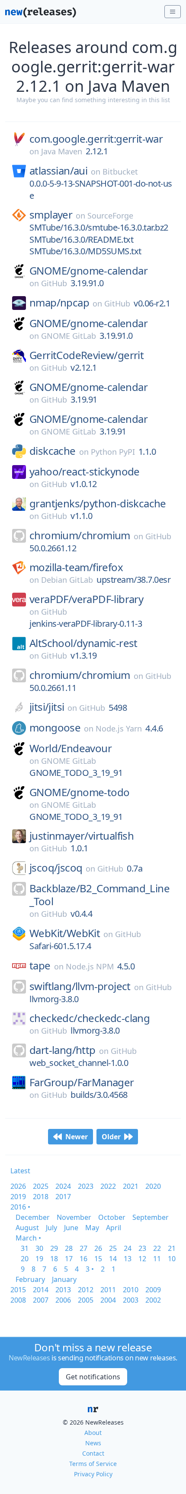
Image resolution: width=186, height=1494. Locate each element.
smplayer (50, 214)
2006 (63, 1300)
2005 (85, 1300)
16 (83, 1258)
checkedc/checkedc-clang (89, 1018)
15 (98, 1258)
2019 (18, 1196)
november (74, 1217)
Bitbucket (120, 171)
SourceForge (110, 215)
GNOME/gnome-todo (79, 792)
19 (39, 1258)
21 (172, 1248)
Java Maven (61, 151)
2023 (85, 1186)
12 (142, 1258)
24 (127, 1248)
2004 (108, 1300)
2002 (153, 1300)
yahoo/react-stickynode (84, 471)
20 (25, 1258)
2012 (85, 1289)
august (27, 1227)
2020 (153, 1186)
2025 (40, 1186)
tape (40, 965)
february (30, 1279)
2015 (18, 1289)
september (150, 1217)
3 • (90, 1269)
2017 (63, 1196)
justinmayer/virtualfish (81, 835)
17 (69, 1258)
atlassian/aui (58, 170)
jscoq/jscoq (55, 867)
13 (127, 1258)
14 (113, 1258)
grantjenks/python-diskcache (97, 503)
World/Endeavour (70, 748)
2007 (40, 1300)
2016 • (20, 1207)
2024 (63, 1186)
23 (142, 1248)
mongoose (54, 727)
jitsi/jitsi (46, 706)
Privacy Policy (93, 1474)
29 (54, 1248)
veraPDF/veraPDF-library (86, 599)
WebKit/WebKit (64, 933)
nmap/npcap (59, 302)
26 (98, 1248)
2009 (153, 1289)
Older (111, 1136)
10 (172, 1258)
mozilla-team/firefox (76, 567)
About (93, 1432)
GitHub (54, 283)
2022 (108, 1186)
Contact (93, 1453)
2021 (130, 1186)
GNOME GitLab (68, 336)
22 (157, 1248)
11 (157, 1258)
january (64, 1279)
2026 (18, 1186)
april (113, 1227)
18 (54, 1258)
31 (25, 1248)
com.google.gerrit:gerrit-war (96, 138)
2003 (130, 1300)
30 (39, 1248)
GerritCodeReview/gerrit (86, 355)
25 (113, 1248)
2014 (40, 1289)
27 (83, 1248)
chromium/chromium (79, 535)
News (93, 1443)
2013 (63, 1289)
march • (28, 1238)
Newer (76, 1136)
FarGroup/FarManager (81, 1082)
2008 (18, 1300)
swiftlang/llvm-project (80, 986)
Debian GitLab (67, 580)
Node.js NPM (90, 966)
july (51, 1227)
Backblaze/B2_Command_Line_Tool (99, 895)
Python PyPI (113, 452)
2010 (130, 1289)
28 (69, 1248)
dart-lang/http (62, 1050)
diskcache (52, 450)
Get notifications (93, 1376)
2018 (40, 1196)
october (111, 1217)
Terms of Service (93, 1464)
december (33, 1217)
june (71, 1227)
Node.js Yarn (119, 728)
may (92, 1227)
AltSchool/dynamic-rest (83, 643)
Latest (20, 1170)
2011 (108, 1289)
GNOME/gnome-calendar (88, 270)
